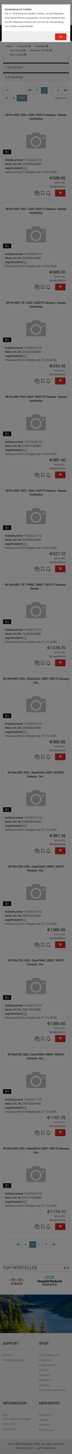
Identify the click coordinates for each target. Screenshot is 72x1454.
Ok (61, 36)
